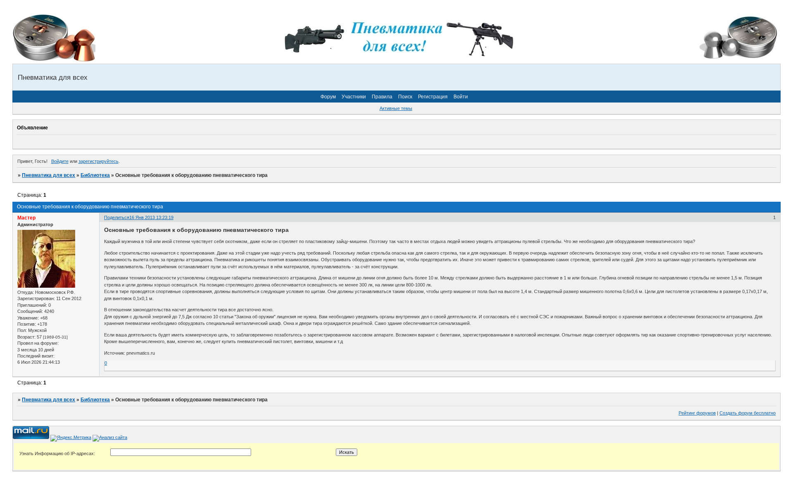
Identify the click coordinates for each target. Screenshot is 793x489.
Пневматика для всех (48, 175)
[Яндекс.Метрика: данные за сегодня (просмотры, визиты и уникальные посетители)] (70, 438)
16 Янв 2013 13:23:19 (151, 217)
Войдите (60, 161)
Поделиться (116, 217)
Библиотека (95, 175)
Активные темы (396, 108)
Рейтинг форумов (697, 412)
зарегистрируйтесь (98, 161)
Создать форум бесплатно (747, 412)
